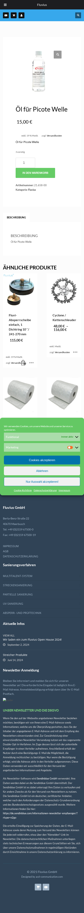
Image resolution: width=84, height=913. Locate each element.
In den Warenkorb (35, 172)
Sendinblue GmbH (47, 778)
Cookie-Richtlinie (23, 490)
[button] (58, 55)
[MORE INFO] (31, 363)
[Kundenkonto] (21, 15)
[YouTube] (6, 15)
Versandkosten (54, 135)
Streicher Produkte (15, 655)
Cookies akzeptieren (42, 460)
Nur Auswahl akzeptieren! (42, 481)
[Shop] (14, 15)
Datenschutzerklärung (45, 490)
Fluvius (32, 189)
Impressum (64, 490)
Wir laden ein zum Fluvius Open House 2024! (32, 639)
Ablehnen (42, 471)
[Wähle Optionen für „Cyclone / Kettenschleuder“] (75, 352)
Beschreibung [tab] (16, 217)
